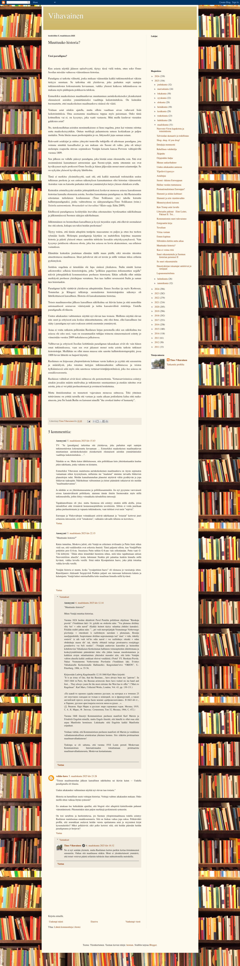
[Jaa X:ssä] (100, 421)
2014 (157, 333)
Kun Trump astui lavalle (168, 207)
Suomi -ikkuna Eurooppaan (169, 180)
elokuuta (161, 102)
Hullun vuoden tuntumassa (169, 184)
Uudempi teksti (56, 921)
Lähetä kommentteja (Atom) (67, 926)
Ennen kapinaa (163, 236)
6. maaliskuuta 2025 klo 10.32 (100, 845)
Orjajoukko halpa (165, 157)
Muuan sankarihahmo (166, 162)
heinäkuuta (162, 106)
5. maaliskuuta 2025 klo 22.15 (81, 533)
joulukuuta (162, 84)
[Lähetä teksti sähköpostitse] (88, 421)
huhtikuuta (162, 120)
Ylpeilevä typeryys (165, 171)
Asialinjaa (161, 175)
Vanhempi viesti (133, 921)
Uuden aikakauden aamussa (169, 166)
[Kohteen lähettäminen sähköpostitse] (94, 421)
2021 (157, 302)
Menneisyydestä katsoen (168, 202)
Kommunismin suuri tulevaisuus (171, 218)
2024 (157, 288)
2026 (157, 76)
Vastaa (59, 523)
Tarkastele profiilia (175, 364)
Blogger (153, 944)
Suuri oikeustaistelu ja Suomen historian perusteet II (171, 256)
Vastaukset (64, 596)
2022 (157, 297)
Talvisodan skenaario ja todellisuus (173, 135)
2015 (157, 328)
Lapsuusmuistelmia (165, 273)
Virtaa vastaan (163, 232)
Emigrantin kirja (164, 223)
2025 (157, 80)
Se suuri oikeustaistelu (167, 261)
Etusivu (94, 921)
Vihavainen (66, 15)
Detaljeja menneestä (166, 144)
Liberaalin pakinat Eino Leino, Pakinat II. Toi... (172, 213)
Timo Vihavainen (72, 845)
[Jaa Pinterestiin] (106, 421)
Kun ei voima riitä (165, 249)
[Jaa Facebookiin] (103, 421)
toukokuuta (162, 115)
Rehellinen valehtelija (167, 149)
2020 (157, 306)
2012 (157, 342)
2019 (157, 311)
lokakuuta (162, 93)
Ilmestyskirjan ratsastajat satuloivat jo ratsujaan (174, 267)
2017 (157, 320)
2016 (157, 324)
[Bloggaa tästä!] (97, 421)
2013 (157, 337)
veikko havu (62, 776)
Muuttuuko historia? (166, 245)
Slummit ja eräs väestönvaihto (170, 198)
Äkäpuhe (161, 153)
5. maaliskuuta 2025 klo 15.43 (81, 440)
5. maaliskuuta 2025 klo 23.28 (83, 776)
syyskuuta (162, 97)
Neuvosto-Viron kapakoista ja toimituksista (170, 130)
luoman (129, 944)
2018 (157, 315)
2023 (157, 293)
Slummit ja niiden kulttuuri (169, 193)
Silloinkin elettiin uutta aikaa (170, 240)
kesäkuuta (162, 111)
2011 (157, 346)
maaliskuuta (163, 124)
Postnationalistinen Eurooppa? (171, 189)
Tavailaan (161, 227)
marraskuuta (163, 88)
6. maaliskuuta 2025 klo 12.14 (89, 602)
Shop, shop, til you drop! (168, 140)
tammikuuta (163, 283)
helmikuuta (162, 278)
